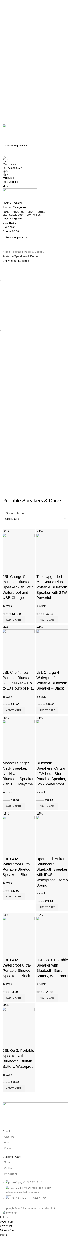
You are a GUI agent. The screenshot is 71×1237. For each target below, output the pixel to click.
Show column (15, 513)
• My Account (10, 1173)
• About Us (8, 1136)
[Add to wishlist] (25, 570)
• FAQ (6, 1142)
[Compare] (7, 570)
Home (7, 251)
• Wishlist (7, 1168)
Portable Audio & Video (28, 251)
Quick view (16, 570)
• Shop (6, 1162)
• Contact (8, 1148)
